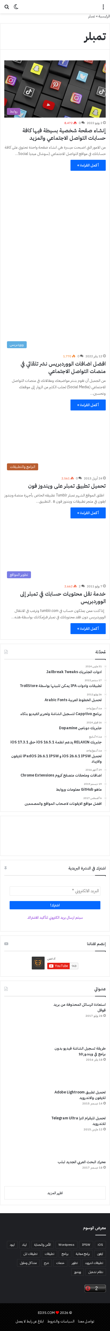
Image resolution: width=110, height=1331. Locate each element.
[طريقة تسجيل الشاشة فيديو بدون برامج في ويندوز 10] (24, 1066)
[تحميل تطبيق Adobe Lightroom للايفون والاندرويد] (24, 1100)
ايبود (12, 1244)
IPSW (86, 1244)
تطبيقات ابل (30, 1253)
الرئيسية (104, 16)
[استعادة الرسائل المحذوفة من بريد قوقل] (24, 1022)
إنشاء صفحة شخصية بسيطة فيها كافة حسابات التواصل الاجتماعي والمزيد (64, 134)
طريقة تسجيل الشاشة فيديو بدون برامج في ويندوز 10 (80, 1051)
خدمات (60, 1262)
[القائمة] (103, 9)
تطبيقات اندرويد (94, 1262)
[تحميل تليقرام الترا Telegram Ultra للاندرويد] (24, 1135)
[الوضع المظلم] (16, 9)
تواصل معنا (86, 1321)
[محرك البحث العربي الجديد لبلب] (24, 1170)
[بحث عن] (6, 9)
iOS (100, 1244)
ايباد (24, 1244)
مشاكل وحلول (28, 1262)
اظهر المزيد (55, 1193)
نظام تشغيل (95, 1272)
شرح (46, 1262)
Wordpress (66, 1244)
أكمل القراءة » (88, 165)
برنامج (65, 1253)
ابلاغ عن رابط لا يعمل (30, 1321)
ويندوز (77, 1272)
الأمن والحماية (42, 1244)
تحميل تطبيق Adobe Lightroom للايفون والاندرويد (80, 1095)
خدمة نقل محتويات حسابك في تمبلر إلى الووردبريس (63, 597)
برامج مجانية (83, 1253)
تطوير (75, 1262)
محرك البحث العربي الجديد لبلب (82, 1162)
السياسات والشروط (60, 1321)
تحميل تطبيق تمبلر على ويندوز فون (67, 486)
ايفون (100, 1253)
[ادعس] (55, 7)
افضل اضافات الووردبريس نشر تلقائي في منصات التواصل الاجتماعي (63, 367)
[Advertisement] (55, 229)
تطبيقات (49, 1253)
